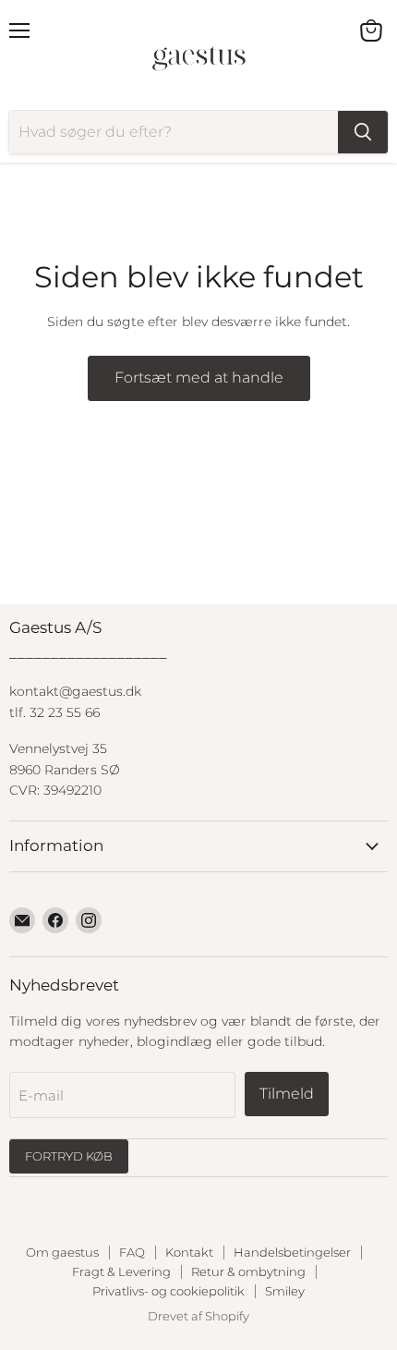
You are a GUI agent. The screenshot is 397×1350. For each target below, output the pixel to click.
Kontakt (189, 1252)
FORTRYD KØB (69, 1156)
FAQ (132, 1252)
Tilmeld (286, 1093)
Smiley (285, 1290)
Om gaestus (62, 1252)
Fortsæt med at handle (198, 377)
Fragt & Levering (121, 1271)
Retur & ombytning (248, 1271)
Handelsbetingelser (292, 1252)
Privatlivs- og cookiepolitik (168, 1290)
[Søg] (363, 132)
